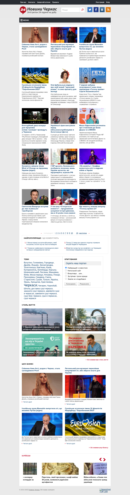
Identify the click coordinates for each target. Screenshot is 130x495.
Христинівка (47, 282)
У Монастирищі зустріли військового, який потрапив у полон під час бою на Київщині (41, 243)
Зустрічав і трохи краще (77, 276)
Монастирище (36, 275)
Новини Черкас (34, 490)
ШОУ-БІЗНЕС (27, 364)
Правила (55, 2)
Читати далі (27, 402)
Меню (26, 20)
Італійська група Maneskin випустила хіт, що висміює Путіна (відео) (42, 409)
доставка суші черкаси (42, 289)
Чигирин (42, 286)
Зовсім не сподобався (76, 279)
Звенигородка (46, 265)
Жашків (35, 265)
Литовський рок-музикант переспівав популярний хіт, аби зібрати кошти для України (82, 370)
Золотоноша (30, 267)
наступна (83, 233)
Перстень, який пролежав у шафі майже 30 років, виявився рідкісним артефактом (44, 479)
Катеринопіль (30, 270)
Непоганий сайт (74, 271)
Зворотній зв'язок (43, 2)
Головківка (38, 263)
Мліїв (26, 275)
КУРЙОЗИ (26, 456)
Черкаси (30, 285)
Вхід (108, 2)
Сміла (48, 277)
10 (72, 233)
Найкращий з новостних (77, 268)
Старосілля (29, 280)
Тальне (46, 280)
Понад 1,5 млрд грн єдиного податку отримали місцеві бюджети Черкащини (83, 243)
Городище (49, 263)
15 (77, 233)
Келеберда (43, 270)
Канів (48, 267)
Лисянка (44, 272)
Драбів (27, 265)
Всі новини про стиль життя (97, 360)
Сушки (39, 280)
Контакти (31, 2)
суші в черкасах (49, 296)
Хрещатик (35, 282)
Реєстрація (100, 2)
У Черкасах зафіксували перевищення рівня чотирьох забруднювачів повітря (42, 249)
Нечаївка (48, 275)
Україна (54, 280)
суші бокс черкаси (32, 296)
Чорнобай (51, 286)
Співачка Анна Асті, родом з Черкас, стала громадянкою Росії (41, 369)
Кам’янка (41, 267)
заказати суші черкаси (34, 291)
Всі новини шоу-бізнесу (99, 447)
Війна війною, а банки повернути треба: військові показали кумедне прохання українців (86, 479)
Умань (27, 282)
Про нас (23, 2)
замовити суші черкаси (46, 293)
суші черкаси (30, 298)
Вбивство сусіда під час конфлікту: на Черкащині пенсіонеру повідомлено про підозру (83, 249)
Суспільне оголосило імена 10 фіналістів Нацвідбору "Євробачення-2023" (83, 409)
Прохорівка (29, 277)
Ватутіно (28, 263)
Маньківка (53, 272)
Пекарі (56, 275)
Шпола (27, 289)
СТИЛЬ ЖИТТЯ (28, 305)
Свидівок (40, 277)
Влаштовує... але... (75, 273)
